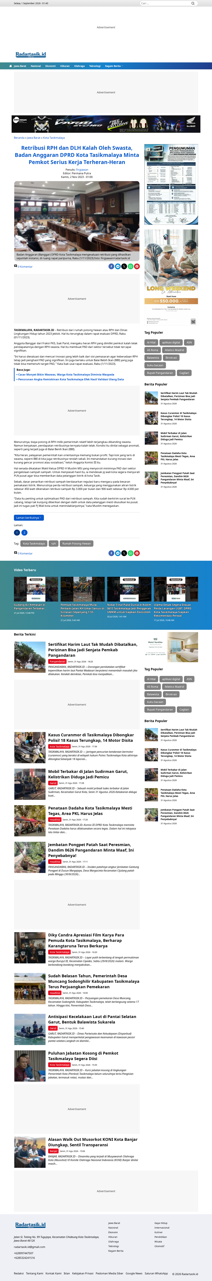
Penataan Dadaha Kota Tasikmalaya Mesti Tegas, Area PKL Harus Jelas (178, 456)
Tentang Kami (34, 1273)
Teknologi (95, 66)
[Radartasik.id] (30, 55)
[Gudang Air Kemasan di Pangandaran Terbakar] (36, 589)
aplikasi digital (171, 342)
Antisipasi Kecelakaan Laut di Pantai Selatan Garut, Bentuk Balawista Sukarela (92, 1019)
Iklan (67, 1273)
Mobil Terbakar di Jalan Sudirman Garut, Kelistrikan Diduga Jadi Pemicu (176, 436)
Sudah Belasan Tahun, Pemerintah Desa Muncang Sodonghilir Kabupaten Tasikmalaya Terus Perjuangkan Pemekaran (93, 981)
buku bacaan (155, 365)
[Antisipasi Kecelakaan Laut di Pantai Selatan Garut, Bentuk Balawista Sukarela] (30, 1029)
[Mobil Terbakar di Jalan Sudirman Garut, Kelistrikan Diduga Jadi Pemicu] (151, 438)
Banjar (53, 1151)
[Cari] (193, 3)
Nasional (36, 66)
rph (53, 543)
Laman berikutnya (27, 518)
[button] (114, 65)
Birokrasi (171, 357)
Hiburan (65, 66)
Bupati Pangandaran (160, 373)
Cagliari (184, 373)
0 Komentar (25, 266)
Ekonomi (50, 66)
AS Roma (152, 350)
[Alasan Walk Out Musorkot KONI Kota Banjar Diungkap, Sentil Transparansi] (30, 1152)
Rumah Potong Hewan (76, 543)
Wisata (158, 1241)
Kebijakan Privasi (82, 1273)
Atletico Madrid (174, 350)
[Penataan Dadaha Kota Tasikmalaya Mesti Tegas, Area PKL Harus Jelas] (151, 458)
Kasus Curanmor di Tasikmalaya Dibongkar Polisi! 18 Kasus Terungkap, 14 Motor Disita (178, 416)
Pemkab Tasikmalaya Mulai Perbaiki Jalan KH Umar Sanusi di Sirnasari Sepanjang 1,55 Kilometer (82, 610)
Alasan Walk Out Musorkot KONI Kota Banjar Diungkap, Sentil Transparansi (93, 1142)
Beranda (19, 138)
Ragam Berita (113, 66)
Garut (53, 783)
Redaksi (19, 1273)
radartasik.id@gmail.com (29, 1247)
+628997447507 (23, 1253)
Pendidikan (161, 1236)
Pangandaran (57, 661)
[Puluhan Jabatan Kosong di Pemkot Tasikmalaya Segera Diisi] (30, 1066)
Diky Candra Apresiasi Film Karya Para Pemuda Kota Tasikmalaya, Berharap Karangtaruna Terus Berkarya (86, 940)
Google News (134, 1273)
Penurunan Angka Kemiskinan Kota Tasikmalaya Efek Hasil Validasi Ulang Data (71, 379)
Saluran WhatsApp (156, 1273)
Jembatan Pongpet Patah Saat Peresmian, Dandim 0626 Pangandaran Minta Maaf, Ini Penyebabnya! (178, 478)
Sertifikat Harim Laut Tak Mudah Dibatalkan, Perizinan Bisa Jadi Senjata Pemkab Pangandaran (179, 396)
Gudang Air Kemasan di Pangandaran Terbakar (29, 606)
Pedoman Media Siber (109, 1273)
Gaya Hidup (161, 1223)
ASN (189, 342)
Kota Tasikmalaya (54, 138)
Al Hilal (151, 342)
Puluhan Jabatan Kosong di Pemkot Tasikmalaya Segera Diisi (83, 1055)
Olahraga (79, 66)
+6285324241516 (24, 1258)
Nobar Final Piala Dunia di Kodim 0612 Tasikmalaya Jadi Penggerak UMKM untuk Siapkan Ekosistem (129, 608)
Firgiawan (82, 169)
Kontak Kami (53, 1273)
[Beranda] (10, 65)
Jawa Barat (20, 66)
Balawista (153, 357)
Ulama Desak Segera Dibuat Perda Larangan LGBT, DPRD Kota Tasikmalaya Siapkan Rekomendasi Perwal (172, 610)
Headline (55, 819)
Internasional (162, 1227)
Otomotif (159, 1246)
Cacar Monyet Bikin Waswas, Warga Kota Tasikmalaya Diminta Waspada (66, 374)
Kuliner (159, 1232)
